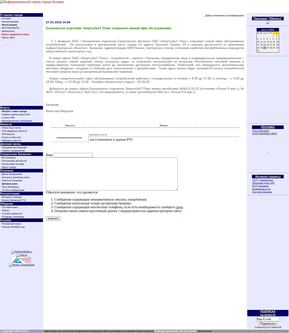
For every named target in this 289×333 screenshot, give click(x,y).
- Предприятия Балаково (13, 147)
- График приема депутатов (15, 114)
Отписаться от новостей (268, 327)
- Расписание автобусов (13, 161)
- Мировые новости (10, 140)
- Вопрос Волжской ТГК (12, 200)
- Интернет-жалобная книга (15, 177)
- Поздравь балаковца (12, 216)
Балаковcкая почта (261, 188)
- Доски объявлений (11, 174)
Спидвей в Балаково (262, 191)
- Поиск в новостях (10, 137)
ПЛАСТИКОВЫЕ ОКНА (264, 133)
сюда (179, 207)
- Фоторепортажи (9, 21)
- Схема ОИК (7, 117)
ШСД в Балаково (260, 186)
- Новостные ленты (10, 127)
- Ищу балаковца (9, 187)
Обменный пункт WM (263, 183)
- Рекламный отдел (10, 223)
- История (5, 18)
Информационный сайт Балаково (175, 331)
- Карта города (8, 167)
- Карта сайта (7, 37)
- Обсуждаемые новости (13, 131)
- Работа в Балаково (11, 180)
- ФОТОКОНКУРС (10, 28)
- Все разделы (8, 157)
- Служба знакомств (11, 213)
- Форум (4, 210)
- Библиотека (7, 31)
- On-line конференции (12, 190)
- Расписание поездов (12, 164)
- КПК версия (7, 134)
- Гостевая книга (9, 207)
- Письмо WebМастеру (12, 227)
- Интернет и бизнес (11, 197)
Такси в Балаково (260, 130)
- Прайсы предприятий (12, 150)
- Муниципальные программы (16, 120)
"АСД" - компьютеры (262, 180)
